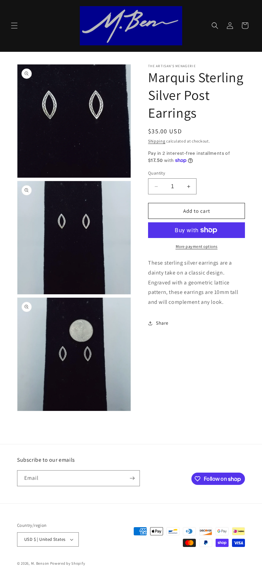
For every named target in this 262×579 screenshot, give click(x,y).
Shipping (156, 141)
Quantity (156, 173)
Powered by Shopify (67, 563)
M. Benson (40, 563)
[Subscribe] (132, 478)
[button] (14, 25)
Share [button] (162, 323)
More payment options (197, 246)
